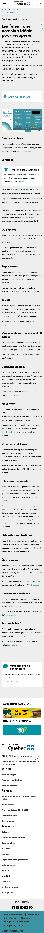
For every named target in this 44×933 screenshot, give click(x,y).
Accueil (4, 9)
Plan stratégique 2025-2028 (15, 810)
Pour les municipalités (12, 780)
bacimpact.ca (12, 645)
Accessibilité (33, 914)
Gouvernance (8, 821)
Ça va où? (22, 181)
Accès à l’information (14, 914)
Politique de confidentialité (16, 922)
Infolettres (7, 848)
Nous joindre (8, 892)
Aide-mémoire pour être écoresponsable (17, 16)
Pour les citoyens (9, 774)
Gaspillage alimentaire (10, 432)
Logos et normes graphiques (15, 860)
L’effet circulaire (9, 815)
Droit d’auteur (10, 918)
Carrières (6, 881)
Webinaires (7, 871)
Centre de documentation (13, 837)
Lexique (5, 854)
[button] (36, 112)
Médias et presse (10, 887)
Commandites (8, 843)
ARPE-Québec (33, 585)
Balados (5, 832)
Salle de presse (9, 865)
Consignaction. (10, 615)
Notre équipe (8, 804)
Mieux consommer (9, 13)
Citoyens (14, 9)
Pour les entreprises (11, 786)
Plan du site (26, 918)
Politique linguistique (13, 925)
